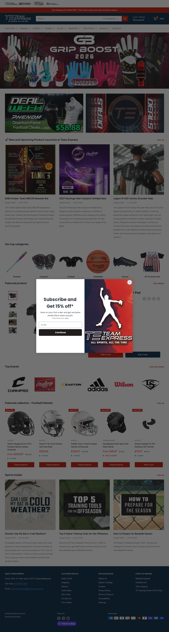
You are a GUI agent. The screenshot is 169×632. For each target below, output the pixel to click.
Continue (60, 332)
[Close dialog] (129, 282)
